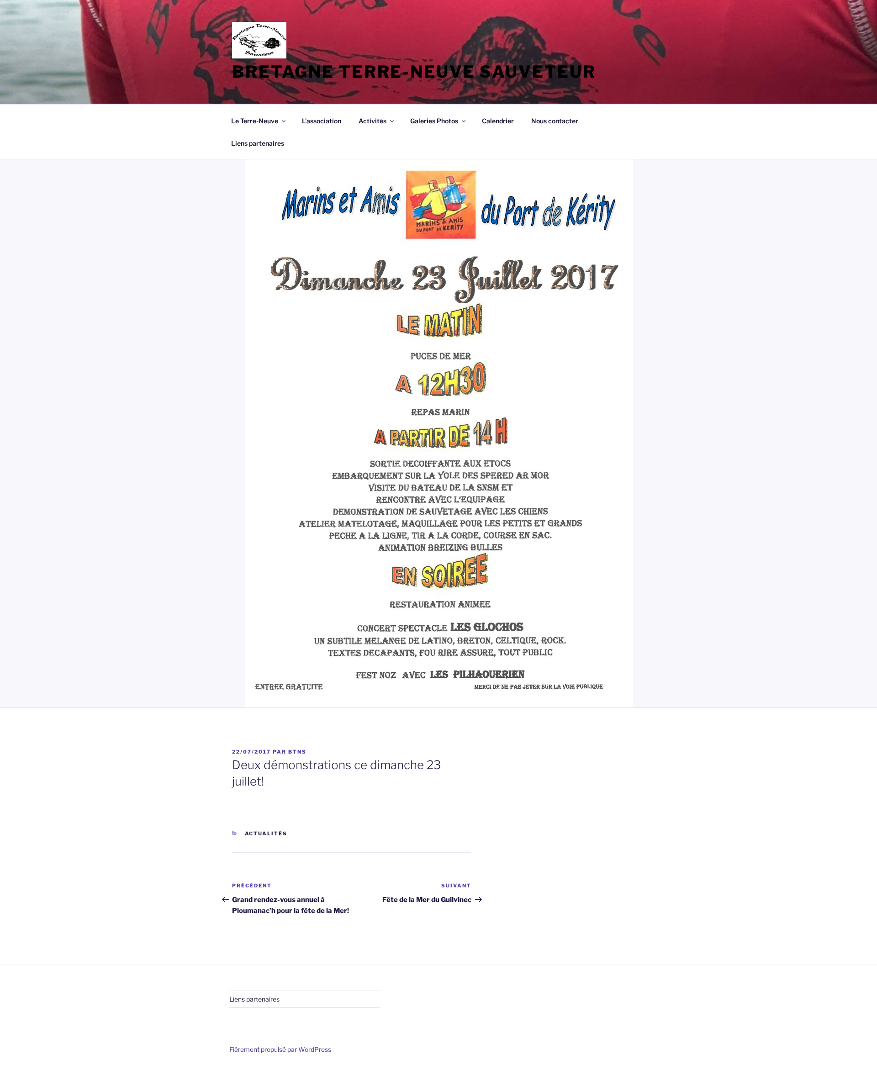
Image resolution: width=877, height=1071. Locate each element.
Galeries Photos (434, 121)
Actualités (266, 833)
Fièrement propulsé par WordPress (280, 1049)
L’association (321, 121)
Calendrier (498, 121)
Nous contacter (554, 121)
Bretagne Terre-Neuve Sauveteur (414, 72)
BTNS (297, 752)
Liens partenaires (257, 143)
